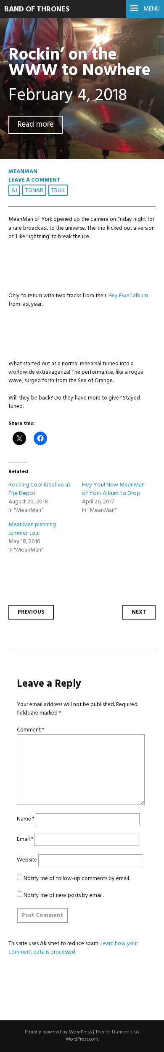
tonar (34, 191)
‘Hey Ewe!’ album (128, 295)
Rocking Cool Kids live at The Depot (39, 489)
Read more (35, 125)
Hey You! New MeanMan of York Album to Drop (113, 489)
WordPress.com (82, 1039)
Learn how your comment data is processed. (73, 948)
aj (14, 191)
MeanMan (22, 171)
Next (139, 612)
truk (58, 191)
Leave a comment (34, 180)
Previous (31, 612)
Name (25, 819)
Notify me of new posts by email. (63, 895)
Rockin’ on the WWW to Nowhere (79, 62)
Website (27, 860)
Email (25, 839)
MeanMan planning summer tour (32, 529)
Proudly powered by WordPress (58, 1032)
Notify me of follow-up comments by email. (77, 878)
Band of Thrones (36, 9)
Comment (30, 730)
